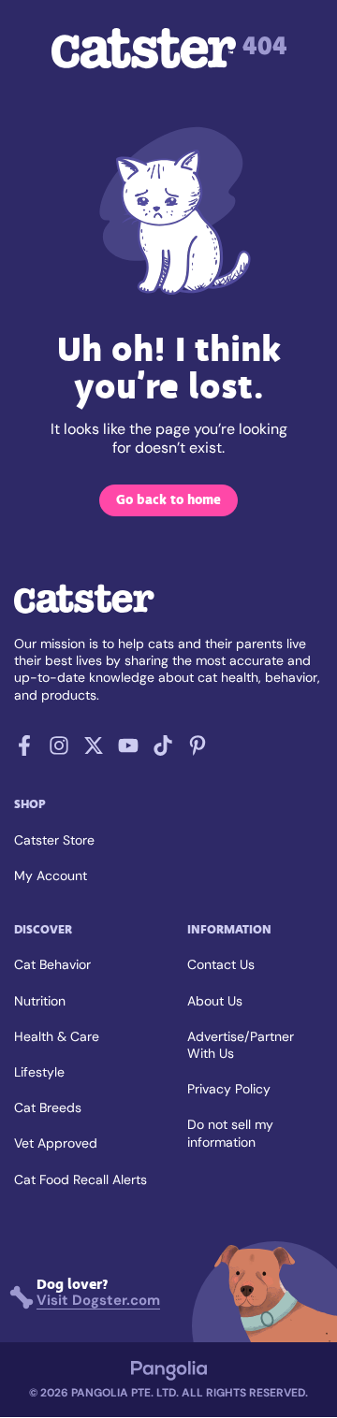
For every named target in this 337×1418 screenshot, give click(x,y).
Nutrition (40, 1000)
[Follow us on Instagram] (59, 750)
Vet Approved (55, 1143)
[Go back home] (84, 611)
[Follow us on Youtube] (128, 750)
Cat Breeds (47, 1107)
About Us (214, 1000)
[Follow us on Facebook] (24, 750)
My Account (50, 875)
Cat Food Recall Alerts (80, 1179)
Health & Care (56, 1036)
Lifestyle (39, 1072)
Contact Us (221, 964)
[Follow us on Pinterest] (197, 750)
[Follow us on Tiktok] (163, 750)
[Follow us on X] (93, 750)
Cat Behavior (52, 964)
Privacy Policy (229, 1088)
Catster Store (54, 840)
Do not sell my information (230, 1133)
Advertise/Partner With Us (240, 1045)
